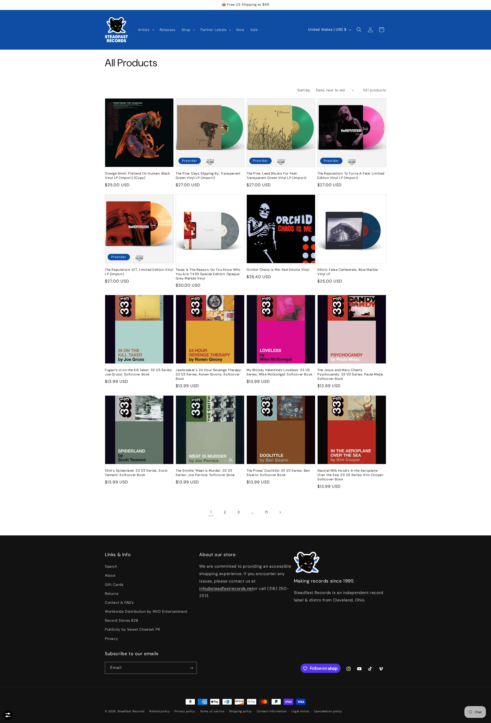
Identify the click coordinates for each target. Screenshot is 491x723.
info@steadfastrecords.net (226, 588)
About (110, 575)
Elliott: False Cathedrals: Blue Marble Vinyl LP (347, 272)
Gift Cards (114, 584)
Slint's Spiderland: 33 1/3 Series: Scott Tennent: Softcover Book (136, 473)
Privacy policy (184, 711)
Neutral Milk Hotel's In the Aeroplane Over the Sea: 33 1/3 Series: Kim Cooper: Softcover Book (350, 475)
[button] (146, 29)
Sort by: (304, 90)
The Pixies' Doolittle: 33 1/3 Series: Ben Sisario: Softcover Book (278, 473)
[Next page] (280, 512)
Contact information (272, 711)
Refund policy (159, 711)
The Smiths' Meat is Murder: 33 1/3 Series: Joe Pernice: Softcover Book (205, 473)
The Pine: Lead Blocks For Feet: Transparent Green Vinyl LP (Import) (277, 175)
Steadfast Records (131, 711)
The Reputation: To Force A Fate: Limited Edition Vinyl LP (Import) (350, 175)
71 (266, 512)
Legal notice (300, 711)
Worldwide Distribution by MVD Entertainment (146, 611)
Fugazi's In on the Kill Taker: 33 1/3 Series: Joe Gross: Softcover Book (139, 372)
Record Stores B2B (121, 620)
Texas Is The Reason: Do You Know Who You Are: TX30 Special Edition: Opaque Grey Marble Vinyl (208, 274)
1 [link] (211, 512)
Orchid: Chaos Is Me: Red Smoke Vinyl (278, 270)
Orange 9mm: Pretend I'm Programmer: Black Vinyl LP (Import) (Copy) (137, 175)
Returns (111, 593)
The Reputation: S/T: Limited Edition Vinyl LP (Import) (139, 272)
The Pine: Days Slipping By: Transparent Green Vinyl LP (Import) (208, 175)
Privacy (111, 638)
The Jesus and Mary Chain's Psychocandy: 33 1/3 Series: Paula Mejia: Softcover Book (350, 374)
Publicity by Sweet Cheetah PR (132, 629)
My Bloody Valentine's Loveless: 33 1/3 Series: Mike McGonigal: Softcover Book (280, 372)
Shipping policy (240, 711)
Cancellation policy (328, 711)
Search (111, 566)
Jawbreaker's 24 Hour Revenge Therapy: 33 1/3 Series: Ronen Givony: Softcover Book (209, 374)
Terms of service (212, 711)
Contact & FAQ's (119, 602)
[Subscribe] (191, 668)
